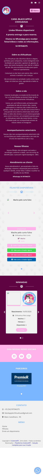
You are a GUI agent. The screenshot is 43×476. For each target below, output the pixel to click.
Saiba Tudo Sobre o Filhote (22, 246)
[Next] (34, 213)
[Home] (5, 10)
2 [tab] (22, 338)
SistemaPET (15, 441)
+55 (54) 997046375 (12, 409)
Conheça (21, 330)
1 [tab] (21, 269)
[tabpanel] (22, 230)
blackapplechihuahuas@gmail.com (18, 413)
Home (4, 426)
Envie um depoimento (11, 431)
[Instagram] (39, 3)
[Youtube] (35, 3)
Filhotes (5, 429)
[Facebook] (31, 3)
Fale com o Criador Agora (22, 250)
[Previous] (8, 213)
